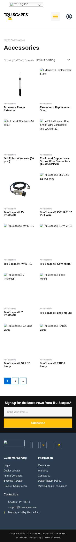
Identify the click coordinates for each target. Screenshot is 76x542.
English (22, 4)
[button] (40, 16)
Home (7, 40)
